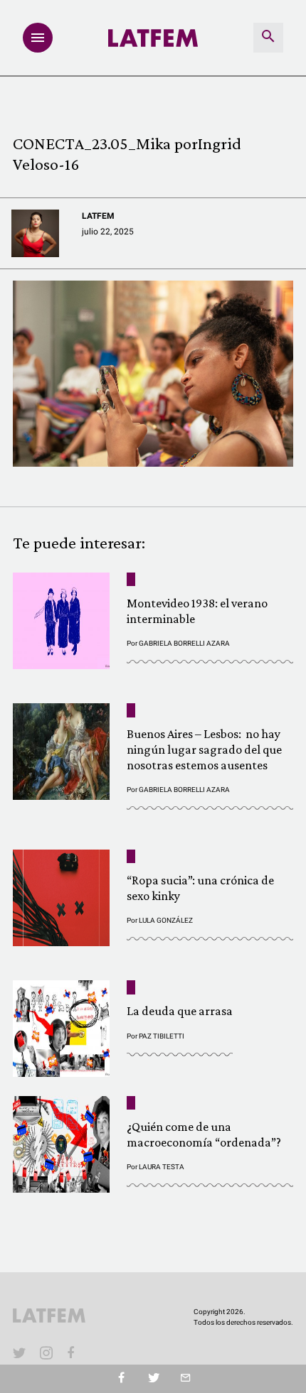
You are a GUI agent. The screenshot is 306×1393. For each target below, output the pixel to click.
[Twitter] (153, 1378)
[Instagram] (46, 1352)
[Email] (185, 1378)
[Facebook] (73, 1352)
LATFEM (98, 216)
